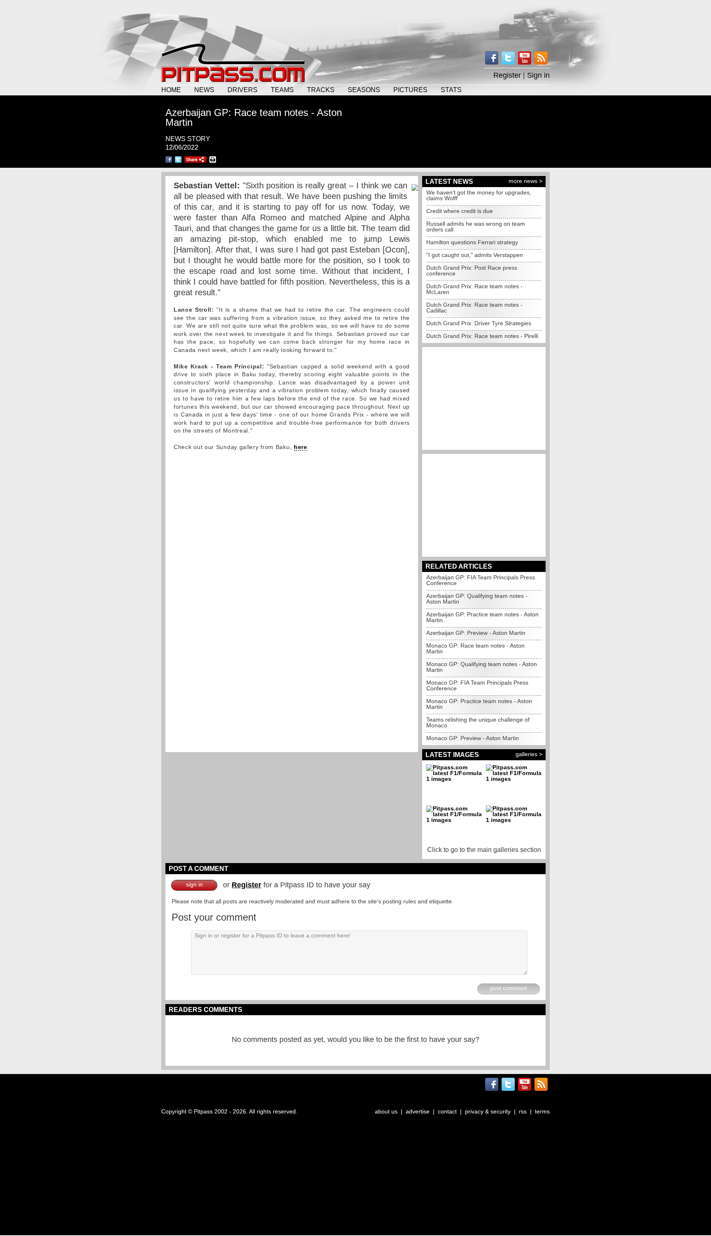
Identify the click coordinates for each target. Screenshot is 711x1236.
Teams (282, 89)
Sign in (538, 75)
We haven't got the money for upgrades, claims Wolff (478, 195)
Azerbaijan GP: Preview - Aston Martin (475, 633)
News (204, 89)
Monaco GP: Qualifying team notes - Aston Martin (481, 667)
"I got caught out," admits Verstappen (474, 255)
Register (507, 75)
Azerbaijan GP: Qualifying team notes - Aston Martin (476, 599)
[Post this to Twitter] (178, 159)
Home (171, 89)
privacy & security (488, 1111)
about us (386, 1111)
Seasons (364, 89)
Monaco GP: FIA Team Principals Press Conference (477, 685)
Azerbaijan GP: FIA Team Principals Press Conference (480, 580)
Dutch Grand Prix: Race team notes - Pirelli (482, 336)
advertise (418, 1111)
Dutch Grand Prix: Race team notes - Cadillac (474, 307)
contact (447, 1111)
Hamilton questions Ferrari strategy (472, 242)
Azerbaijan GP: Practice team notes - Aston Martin (482, 617)
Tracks (321, 89)
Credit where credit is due (459, 211)
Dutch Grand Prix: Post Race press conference (471, 270)
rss (523, 1111)
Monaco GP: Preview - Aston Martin (472, 738)
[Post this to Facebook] (168, 159)
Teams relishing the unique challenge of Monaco (478, 722)
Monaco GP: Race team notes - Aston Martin (475, 648)
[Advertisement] (355, 20)
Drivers (243, 89)
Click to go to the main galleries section (484, 849)
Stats (451, 89)
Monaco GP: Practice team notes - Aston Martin (479, 704)
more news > (525, 181)
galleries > (529, 754)
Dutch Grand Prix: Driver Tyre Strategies (478, 323)
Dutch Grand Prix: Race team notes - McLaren (474, 289)
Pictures (410, 89)
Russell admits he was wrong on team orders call (475, 226)
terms (542, 1111)
